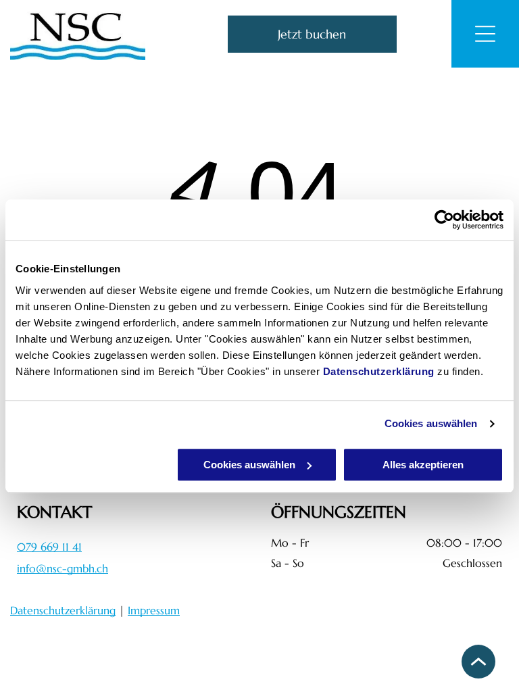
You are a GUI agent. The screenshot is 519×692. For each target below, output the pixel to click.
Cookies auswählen (431, 423)
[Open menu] (485, 34)
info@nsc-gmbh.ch (62, 568)
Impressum (154, 610)
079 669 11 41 (49, 546)
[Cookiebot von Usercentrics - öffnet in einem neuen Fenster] (444, 219)
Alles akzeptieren (423, 464)
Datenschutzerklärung (379, 371)
